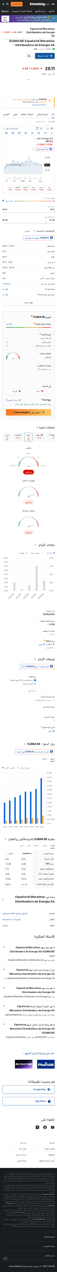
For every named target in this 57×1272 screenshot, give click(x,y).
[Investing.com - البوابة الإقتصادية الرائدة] (40, 4)
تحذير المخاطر (50, 1255)
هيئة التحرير (21, 1160)
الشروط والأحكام (49, 1237)
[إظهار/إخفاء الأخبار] (37, 128)
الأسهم (51, 11)
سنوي (52, 758)
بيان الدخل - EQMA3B (41, 744)
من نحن (23, 1142)
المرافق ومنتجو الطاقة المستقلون (14, 913)
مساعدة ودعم (21, 1154)
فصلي (44, 758)
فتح (22, 884)
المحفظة (52, 1154)
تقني (15, 114)
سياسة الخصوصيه (49, 1246)
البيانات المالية (27, 114)
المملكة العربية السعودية (22, 11)
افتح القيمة (9, 201)
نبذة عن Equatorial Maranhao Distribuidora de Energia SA (35, 899)
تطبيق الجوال (49, 1148)
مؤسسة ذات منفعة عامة (11, 919)
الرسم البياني (42, 114)
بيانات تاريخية (40, 121)
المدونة (52, 1142)
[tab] (39, 437)
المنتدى (6, 114)
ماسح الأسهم (40, 11)
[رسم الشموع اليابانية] (51, 128)
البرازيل (5, 925)
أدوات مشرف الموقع (47, 1160)
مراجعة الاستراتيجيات (38, 104)
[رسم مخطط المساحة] (47, 128)
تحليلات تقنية (47, 427)
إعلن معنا (22, 1148)
